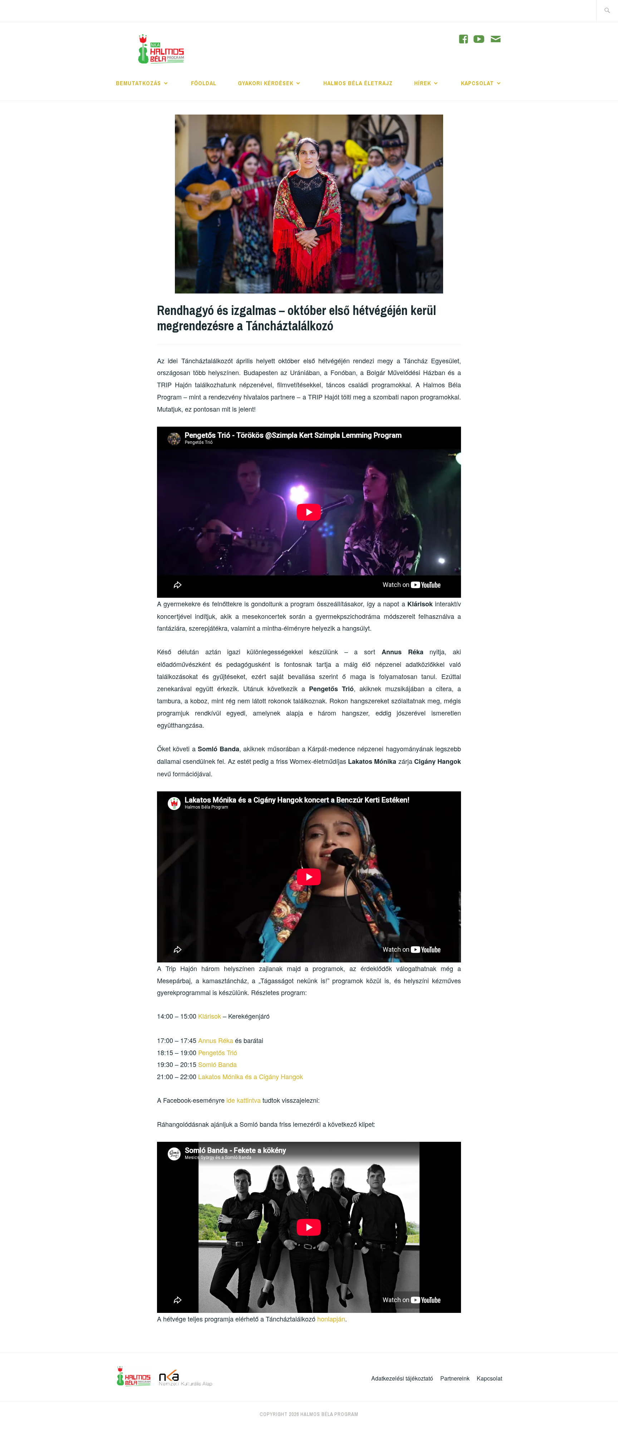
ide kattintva (243, 1100)
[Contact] (495, 39)
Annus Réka (215, 1040)
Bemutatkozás (138, 83)
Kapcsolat (477, 83)
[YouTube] (463, 39)
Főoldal (203, 83)
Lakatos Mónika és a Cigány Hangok (250, 1076)
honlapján (331, 1318)
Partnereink (455, 1378)
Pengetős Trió (217, 1052)
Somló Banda (217, 1064)
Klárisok (210, 1015)
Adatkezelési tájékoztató (402, 1378)
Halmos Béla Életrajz (358, 83)
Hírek (422, 83)
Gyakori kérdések (265, 83)
